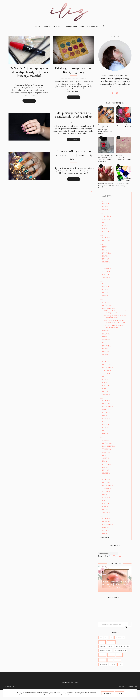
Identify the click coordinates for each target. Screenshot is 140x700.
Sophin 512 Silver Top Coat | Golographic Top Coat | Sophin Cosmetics (106, 158)
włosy (120, 664)
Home (40, 677)
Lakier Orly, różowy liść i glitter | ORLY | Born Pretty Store (106, 186)
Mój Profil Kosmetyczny (73, 677)
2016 (102, 398)
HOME (37, 26)
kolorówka (111, 642)
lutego (105, 259)
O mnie (47, 26)
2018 (102, 299)
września (106, 216)
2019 (102, 281)
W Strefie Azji (120, 637)
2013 (101, 516)
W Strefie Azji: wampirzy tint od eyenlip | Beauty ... (116, 312)
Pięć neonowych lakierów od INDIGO (123, 126)
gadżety (102, 642)
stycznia (106, 210)
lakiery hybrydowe (105, 650)
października (108, 308)
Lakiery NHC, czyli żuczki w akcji (122, 185)
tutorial (112, 664)
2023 (102, 214)
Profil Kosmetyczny (74, 26)
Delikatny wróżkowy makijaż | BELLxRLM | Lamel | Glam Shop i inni (115, 584)
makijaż (119, 654)
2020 (102, 266)
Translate (117, 556)
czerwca (106, 225)
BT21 (101, 637)
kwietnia (106, 204)
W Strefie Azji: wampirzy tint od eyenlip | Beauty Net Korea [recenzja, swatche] (29, 72)
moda (110, 660)
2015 (101, 437)
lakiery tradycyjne (120, 650)
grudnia (106, 238)
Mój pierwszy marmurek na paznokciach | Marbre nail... (115, 321)
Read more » (29, 100)
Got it (119, 693)
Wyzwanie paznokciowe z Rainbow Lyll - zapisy (123, 157)
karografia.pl (131, 686)
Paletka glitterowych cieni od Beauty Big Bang (73, 70)
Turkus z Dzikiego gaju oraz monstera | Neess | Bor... (114, 326)
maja (104, 228)
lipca (104, 222)
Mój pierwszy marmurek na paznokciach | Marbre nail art (73, 114)
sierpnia (106, 219)
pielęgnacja (103, 664)
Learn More (108, 693)
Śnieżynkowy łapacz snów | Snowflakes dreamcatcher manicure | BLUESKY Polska (106, 129)
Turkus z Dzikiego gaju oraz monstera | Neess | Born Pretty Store (74, 155)
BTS (106, 637)
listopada (107, 241)
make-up (111, 654)
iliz (15, 686)
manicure (102, 660)
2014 (102, 477)
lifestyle (102, 654)
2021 (101, 244)
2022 (102, 235)
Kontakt (57, 26)
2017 (101, 359)
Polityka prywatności (93, 677)
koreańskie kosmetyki (106, 646)
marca (105, 207)
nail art (117, 660)
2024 (102, 201)
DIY (111, 637)
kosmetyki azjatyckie (122, 646)
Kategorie (92, 26)
